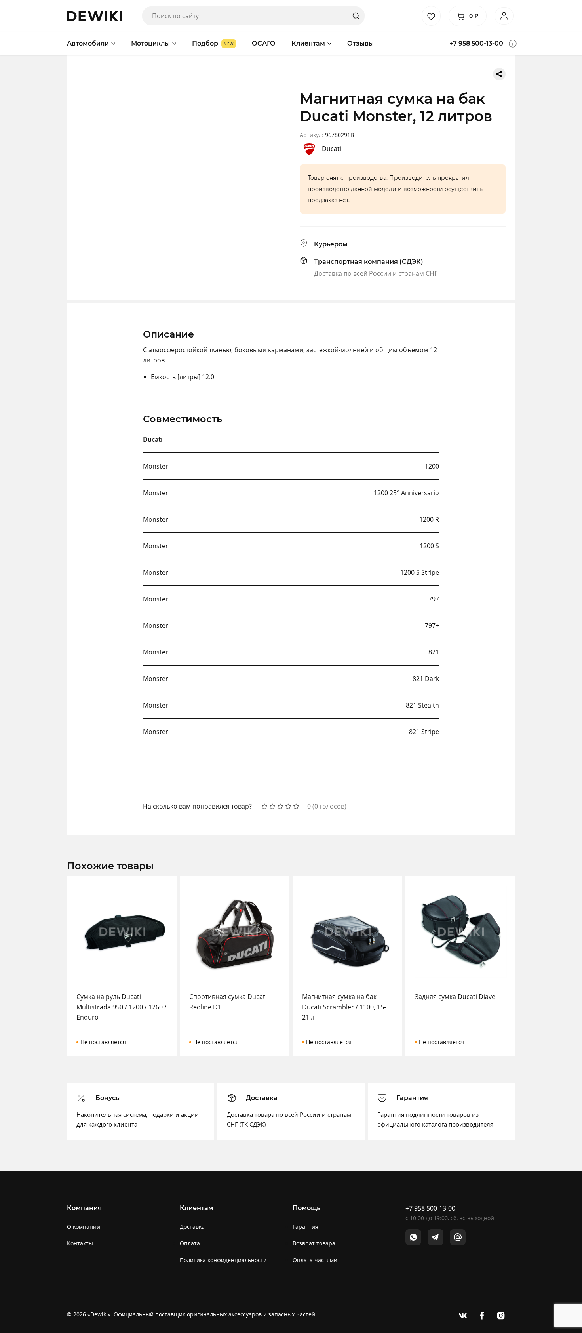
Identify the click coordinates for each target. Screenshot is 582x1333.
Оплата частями (315, 1260)
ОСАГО (264, 43)
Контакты (80, 1243)
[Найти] (356, 16)
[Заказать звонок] (513, 44)
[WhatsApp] (413, 1237)
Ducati (331, 148)
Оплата (190, 1243)
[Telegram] (435, 1237)
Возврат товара (314, 1243)
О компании (83, 1226)
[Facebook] (482, 1315)
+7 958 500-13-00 (476, 43)
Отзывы (360, 43)
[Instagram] (501, 1315)
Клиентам (308, 43)
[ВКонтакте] (463, 1315)
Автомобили (88, 43)
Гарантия (305, 1226)
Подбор (205, 43)
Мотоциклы (150, 43)
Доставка (192, 1226)
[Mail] (458, 1237)
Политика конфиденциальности (223, 1260)
